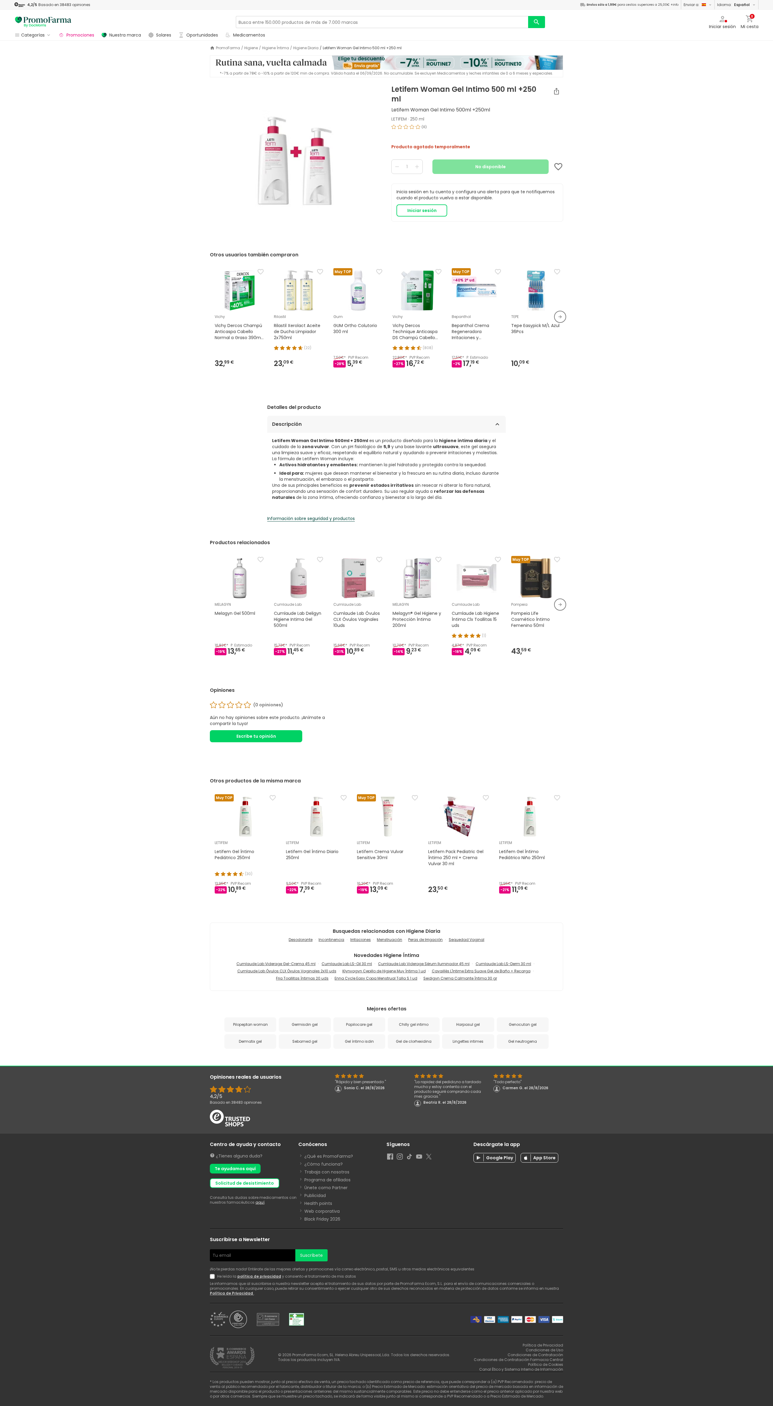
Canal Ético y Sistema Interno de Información (521, 1369)
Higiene (251, 48)
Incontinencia (331, 939)
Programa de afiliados (327, 1180)
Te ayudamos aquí (235, 1169)
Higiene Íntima (275, 48)
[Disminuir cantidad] (397, 166)
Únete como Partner (326, 1188)
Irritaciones (360, 939)
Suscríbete (311, 1255)
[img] (296, 161)
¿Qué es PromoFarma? (328, 1156)
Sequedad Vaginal (466, 939)
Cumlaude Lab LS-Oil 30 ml (347, 963)
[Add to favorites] (558, 167)
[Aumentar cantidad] (417, 166)
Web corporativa (322, 1211)
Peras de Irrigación (425, 939)
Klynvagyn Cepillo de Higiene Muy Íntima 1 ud (384, 971)
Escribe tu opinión (256, 736)
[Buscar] (536, 22)
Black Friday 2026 (322, 1219)
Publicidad (315, 1196)
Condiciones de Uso (544, 1350)
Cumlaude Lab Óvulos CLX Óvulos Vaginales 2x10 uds (286, 971)
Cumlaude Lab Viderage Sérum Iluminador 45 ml (424, 963)
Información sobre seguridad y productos (311, 518)
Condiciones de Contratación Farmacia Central (518, 1359)
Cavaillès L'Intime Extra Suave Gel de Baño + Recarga (481, 971)
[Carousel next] (560, 317)
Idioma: (733, 4)
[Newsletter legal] (213, 1276)
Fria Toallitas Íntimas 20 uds (302, 978)
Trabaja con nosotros (326, 1172)
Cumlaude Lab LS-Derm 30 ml (503, 963)
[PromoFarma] (43, 22)
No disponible (490, 167)
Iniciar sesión (422, 210)
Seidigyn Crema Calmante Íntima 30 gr (460, 978)
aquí (260, 1202)
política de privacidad (259, 1276)
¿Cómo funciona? (323, 1164)
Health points (318, 1203)
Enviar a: (691, 4)
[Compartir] (556, 91)
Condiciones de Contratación (535, 1354)
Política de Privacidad (232, 1293)
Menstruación (389, 939)
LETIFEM (399, 119)
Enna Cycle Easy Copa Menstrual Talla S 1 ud (376, 978)
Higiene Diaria (306, 48)
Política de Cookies (545, 1364)
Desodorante (301, 939)
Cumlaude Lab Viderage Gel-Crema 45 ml (276, 963)
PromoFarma (228, 48)
